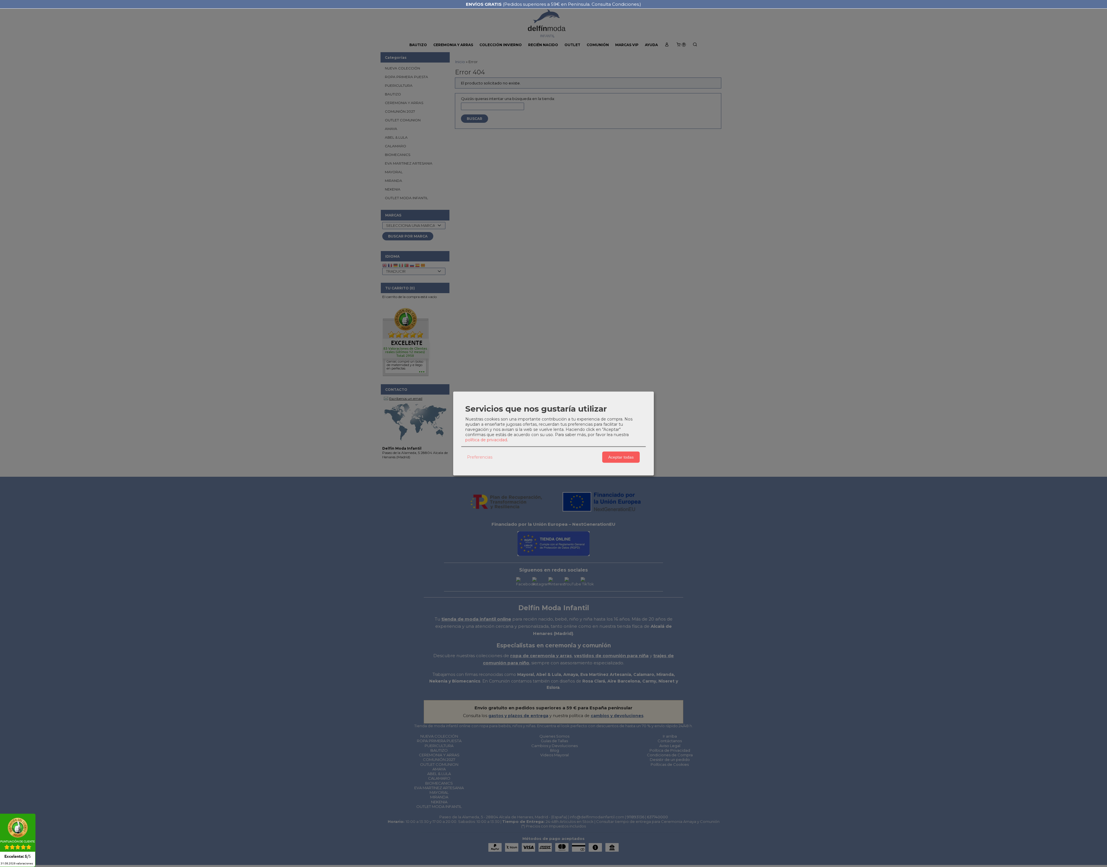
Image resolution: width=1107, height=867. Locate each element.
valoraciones (17, 863)
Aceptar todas (621, 457)
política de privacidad (486, 439)
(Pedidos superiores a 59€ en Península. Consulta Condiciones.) (553, 4)
